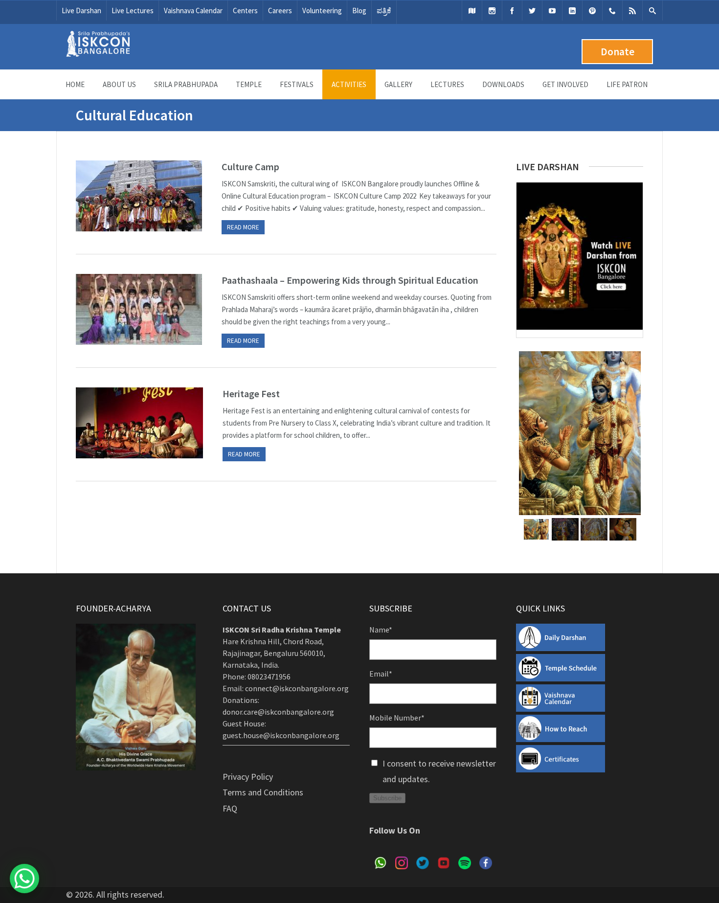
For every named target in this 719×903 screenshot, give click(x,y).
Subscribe (387, 798)
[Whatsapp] (612, 10)
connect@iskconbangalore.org (297, 688)
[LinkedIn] (572, 10)
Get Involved (565, 84)
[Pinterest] (592, 10)
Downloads (503, 84)
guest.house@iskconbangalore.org (281, 735)
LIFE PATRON (627, 84)
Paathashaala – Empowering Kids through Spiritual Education (350, 280)
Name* (380, 629)
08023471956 (269, 676)
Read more (243, 227)
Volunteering (322, 10)
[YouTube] (552, 10)
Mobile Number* (397, 717)
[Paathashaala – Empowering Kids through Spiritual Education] (139, 309)
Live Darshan (81, 10)
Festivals (297, 84)
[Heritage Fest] (139, 422)
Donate (617, 51)
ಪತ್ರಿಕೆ (384, 10)
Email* (380, 673)
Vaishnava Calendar (193, 10)
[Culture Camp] (139, 195)
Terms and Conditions (263, 792)
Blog (359, 10)
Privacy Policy (248, 776)
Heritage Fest (251, 393)
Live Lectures (133, 10)
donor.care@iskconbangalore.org (278, 712)
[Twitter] (532, 10)
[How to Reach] (472, 10)
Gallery (398, 84)
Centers (245, 10)
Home (75, 84)
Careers (280, 10)
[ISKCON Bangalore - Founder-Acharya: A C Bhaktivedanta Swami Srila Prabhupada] (98, 54)
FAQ (230, 808)
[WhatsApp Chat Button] (24, 878)
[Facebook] (512, 10)
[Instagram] (492, 10)
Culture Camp (250, 166)
